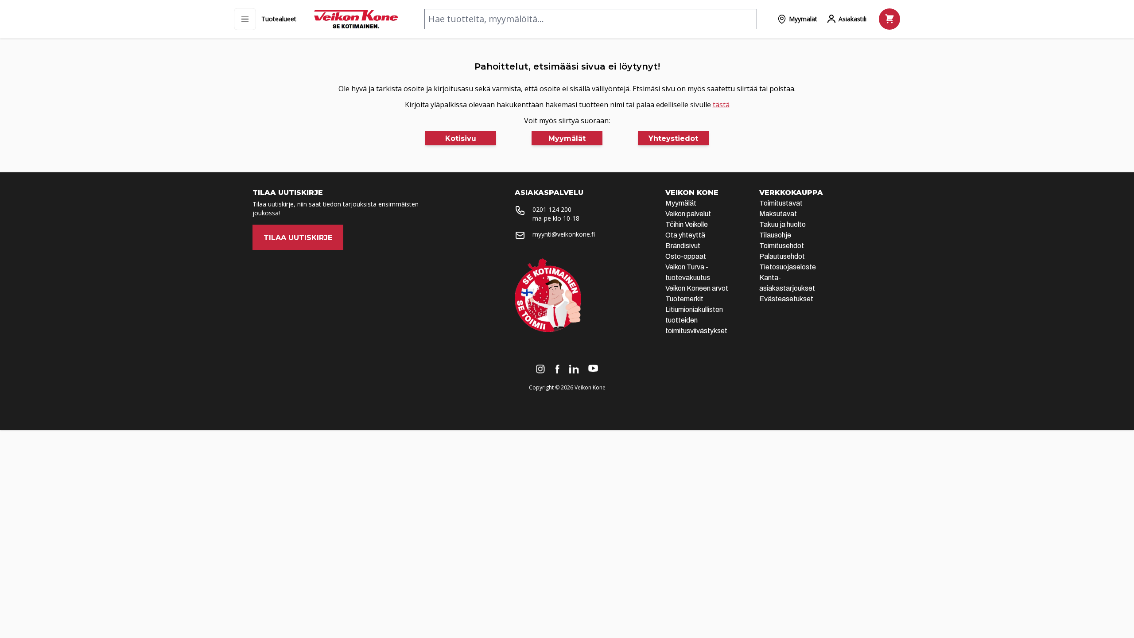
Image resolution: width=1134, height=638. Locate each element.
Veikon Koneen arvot (696, 288)
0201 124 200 (551, 209)
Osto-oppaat (685, 256)
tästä (721, 104)
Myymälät (680, 203)
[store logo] (356, 19)
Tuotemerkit (684, 299)
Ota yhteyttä (685, 235)
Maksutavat (778, 214)
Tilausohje (775, 235)
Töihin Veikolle (686, 224)
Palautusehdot (782, 256)
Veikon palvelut (688, 214)
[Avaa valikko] (245, 19)
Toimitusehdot (781, 245)
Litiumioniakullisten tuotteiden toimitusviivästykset (696, 320)
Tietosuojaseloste (787, 267)
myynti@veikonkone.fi (563, 234)
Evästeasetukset (786, 299)
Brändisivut (682, 245)
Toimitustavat (781, 203)
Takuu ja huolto (782, 224)
